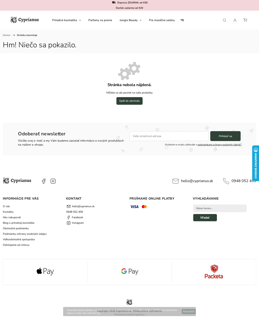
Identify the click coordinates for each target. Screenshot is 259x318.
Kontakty (8, 212)
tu (99, 313)
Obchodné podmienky (16, 228)
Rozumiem (188, 311)
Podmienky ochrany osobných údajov (25, 234)
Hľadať (205, 217)
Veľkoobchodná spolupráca (19, 239)
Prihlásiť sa (225, 136)
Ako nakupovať (12, 217)
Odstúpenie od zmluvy (16, 245)
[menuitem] (66, 20)
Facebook (43, 181)
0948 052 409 (244, 180)
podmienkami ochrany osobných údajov (219, 144)
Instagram (53, 181)
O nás (6, 206)
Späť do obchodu (129, 101)
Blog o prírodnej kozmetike (18, 223)
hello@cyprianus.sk (197, 180)
